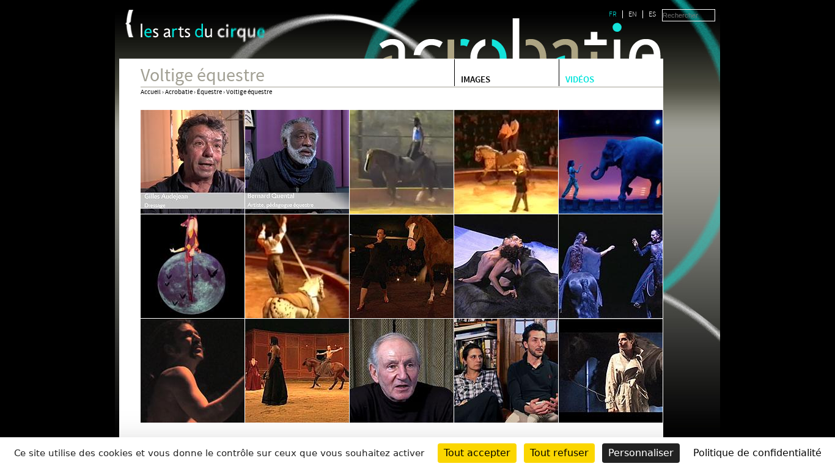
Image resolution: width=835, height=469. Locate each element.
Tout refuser (559, 453)
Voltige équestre (249, 92)
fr (613, 14)
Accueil (151, 92)
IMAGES (475, 80)
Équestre (209, 92)
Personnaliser (641, 453)
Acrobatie (179, 92)
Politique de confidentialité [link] (757, 453)
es (652, 14)
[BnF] (129, 23)
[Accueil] (203, 33)
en (632, 14)
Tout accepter (477, 453)
